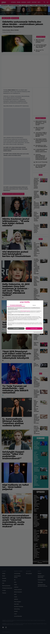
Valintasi (34, 305)
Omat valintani (16, 328)
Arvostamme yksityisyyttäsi (16, 305)
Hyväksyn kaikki (34, 328)
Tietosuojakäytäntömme (38, 332)
